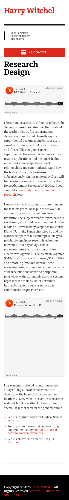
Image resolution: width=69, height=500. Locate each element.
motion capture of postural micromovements (32, 431)
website (13, 420)
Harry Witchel (29, 10)
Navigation (37, 52)
